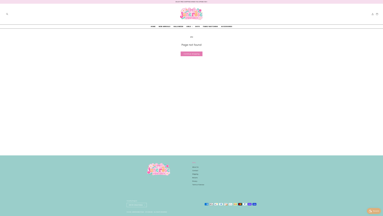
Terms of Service (198, 185)
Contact (195, 171)
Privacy (194, 181)
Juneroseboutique (138, 212)
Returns (195, 178)
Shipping (195, 174)
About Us (195, 167)
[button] (7, 14)
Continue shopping (191, 54)
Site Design (149, 212)
